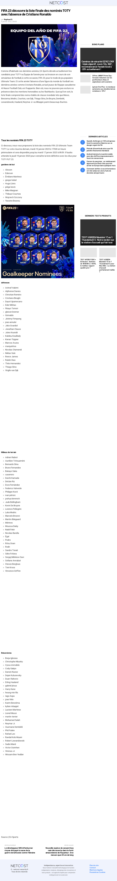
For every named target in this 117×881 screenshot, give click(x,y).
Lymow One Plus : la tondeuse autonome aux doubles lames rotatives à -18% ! (103, 89)
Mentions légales (96, 870)
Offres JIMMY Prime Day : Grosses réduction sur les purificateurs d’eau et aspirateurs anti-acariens (102, 79)
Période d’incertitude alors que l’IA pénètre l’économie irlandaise (100, 150)
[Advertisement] (39, 122)
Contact (93, 868)
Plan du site (94, 865)
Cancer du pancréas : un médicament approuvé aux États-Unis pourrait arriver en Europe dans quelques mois (101, 163)
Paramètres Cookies (97, 872)
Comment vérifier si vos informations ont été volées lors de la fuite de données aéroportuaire (101, 171)
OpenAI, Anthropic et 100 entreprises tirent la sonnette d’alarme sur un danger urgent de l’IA (101, 143)
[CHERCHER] (114, 2)
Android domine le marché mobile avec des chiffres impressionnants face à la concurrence (100, 156)
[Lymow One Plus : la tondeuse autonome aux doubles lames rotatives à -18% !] (85, 90)
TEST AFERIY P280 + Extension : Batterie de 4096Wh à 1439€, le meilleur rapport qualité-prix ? (88, 264)
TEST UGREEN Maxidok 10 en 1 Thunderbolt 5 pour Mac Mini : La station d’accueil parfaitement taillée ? (107, 266)
